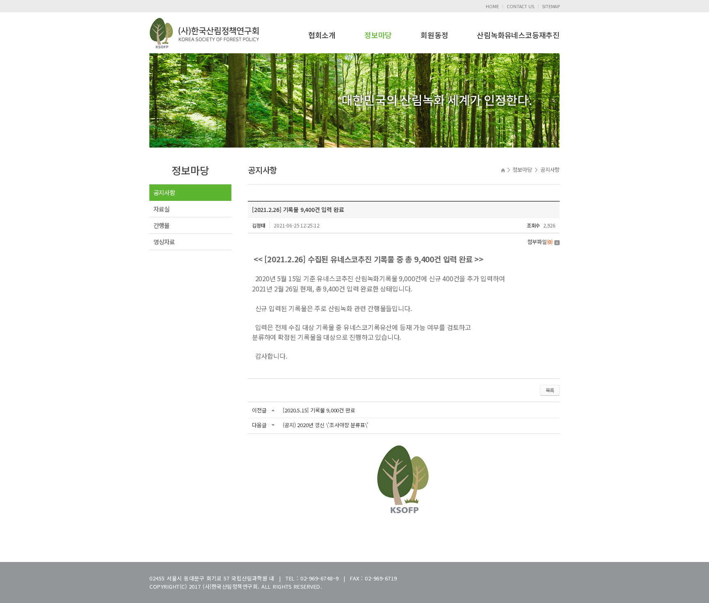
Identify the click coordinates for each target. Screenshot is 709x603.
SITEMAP (551, 6)
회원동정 (434, 35)
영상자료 (164, 241)
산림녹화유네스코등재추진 (518, 35)
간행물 (161, 225)
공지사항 (164, 192)
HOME (492, 6)
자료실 (161, 209)
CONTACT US (520, 6)
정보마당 (378, 35)
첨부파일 (540, 242)
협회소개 (322, 35)
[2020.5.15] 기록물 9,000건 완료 (319, 410)
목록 (550, 390)
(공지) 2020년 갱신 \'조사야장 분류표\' (325, 425)
